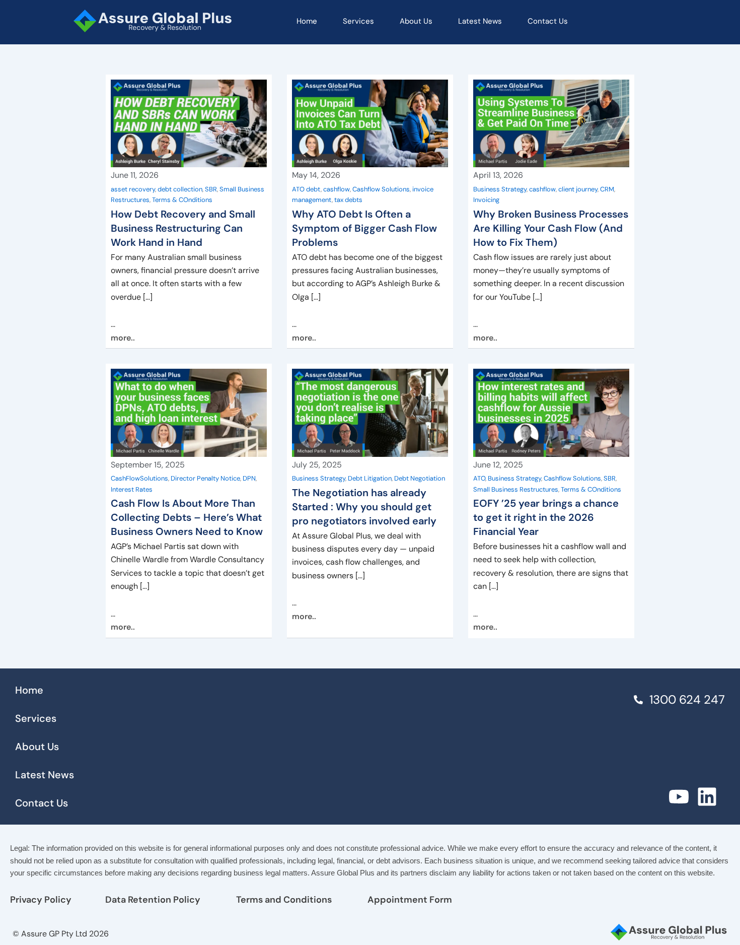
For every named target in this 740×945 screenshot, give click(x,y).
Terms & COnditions (182, 199)
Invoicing (486, 199)
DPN (249, 478)
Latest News (480, 21)
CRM (607, 189)
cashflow (336, 189)
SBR (211, 189)
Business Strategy (500, 189)
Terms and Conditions (284, 900)
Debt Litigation (370, 478)
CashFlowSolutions (139, 478)
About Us (416, 21)
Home (307, 21)
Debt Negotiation (419, 478)
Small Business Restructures (515, 489)
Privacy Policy (40, 900)
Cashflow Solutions (381, 189)
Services (358, 21)
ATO (479, 478)
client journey (578, 189)
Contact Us (548, 21)
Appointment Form (409, 900)
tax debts (348, 199)
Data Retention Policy (152, 900)
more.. (123, 337)
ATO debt (306, 189)
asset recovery (133, 189)
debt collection (180, 189)
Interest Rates (132, 489)
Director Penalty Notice (205, 478)
